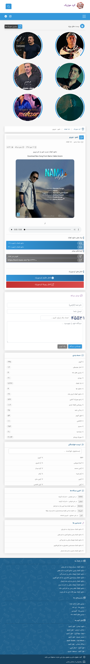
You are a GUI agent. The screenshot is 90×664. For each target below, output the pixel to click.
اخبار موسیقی (77, 367)
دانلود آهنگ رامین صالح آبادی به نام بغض (70, 535)
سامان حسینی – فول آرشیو (75, 630)
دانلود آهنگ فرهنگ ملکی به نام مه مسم (71, 585)
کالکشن (79, 421)
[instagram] (10, 16)
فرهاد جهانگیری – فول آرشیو (75, 634)
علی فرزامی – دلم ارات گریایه (67, 497)
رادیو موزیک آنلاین (76, 399)
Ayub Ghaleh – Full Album (75, 641)
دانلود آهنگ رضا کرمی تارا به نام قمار (63, 506)
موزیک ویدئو (77, 437)
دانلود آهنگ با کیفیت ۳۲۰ (16, 247)
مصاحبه (79, 432)
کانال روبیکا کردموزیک (43, 284)
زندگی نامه (78, 410)
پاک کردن (62, 346)
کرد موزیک (77, 129)
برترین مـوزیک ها (11, 26)
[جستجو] (8, 6)
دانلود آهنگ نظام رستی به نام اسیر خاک (71, 588)
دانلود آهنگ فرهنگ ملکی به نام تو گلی (71, 540)
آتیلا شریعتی (78, 463)
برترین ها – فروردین (78, 611)
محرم (80, 426)
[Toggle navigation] (84, 16)
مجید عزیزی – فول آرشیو (76, 637)
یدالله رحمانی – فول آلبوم (76, 644)
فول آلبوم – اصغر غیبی (77, 648)
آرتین (80, 479)
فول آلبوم (79, 416)
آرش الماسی (37, 484)
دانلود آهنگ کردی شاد (75, 394)
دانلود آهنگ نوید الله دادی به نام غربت (72, 592)
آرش (80, 484)
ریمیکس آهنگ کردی (75, 405)
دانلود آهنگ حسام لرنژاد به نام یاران (71, 529)
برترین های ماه (77, 373)
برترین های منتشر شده (77, 604)
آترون (39, 458)
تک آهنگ (79, 383)
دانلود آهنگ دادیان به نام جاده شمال (71, 551)
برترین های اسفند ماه (77, 614)
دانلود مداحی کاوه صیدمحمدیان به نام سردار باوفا (60, 511)
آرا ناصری (38, 463)
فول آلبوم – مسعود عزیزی (76, 651)
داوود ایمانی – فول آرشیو (76, 626)
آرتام (40, 474)
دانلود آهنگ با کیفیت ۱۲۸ (16, 243)
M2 (82, 458)
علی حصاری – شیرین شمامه (68, 515)
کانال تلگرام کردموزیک (43, 278)
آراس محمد (78, 468)
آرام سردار (38, 468)
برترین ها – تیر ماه (78, 607)
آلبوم (80, 362)
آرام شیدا (79, 474)
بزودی (80, 378)
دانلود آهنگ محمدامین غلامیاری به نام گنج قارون (68, 545)
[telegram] (6, 16)
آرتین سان (38, 479)
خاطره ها (79, 389)
